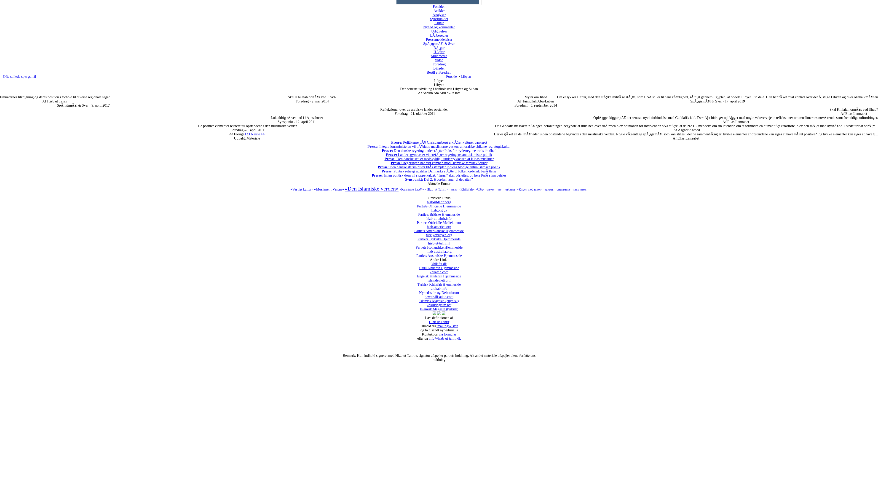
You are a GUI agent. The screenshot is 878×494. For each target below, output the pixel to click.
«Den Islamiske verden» (372, 189)
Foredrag (439, 64)
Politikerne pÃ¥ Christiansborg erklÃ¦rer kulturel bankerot (439, 142)
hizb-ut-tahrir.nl (439, 245)
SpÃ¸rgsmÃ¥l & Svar (439, 44)
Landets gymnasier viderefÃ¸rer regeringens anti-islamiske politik (439, 155)
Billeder (439, 68)
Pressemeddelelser (439, 39)
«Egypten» (549, 189)
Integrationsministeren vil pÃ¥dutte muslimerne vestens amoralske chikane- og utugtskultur (439, 146)
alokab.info (439, 291)
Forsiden (439, 6)
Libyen (466, 76)
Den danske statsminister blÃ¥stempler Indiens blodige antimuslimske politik (439, 167)
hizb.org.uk (439, 212)
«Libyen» (490, 189)
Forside (451, 76)
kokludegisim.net (439, 307)
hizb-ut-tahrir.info (439, 221)
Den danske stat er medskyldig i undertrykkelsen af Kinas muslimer (439, 159)
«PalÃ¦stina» (509, 189)
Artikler (439, 11)
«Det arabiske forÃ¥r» (411, 189)
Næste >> (258, 134)
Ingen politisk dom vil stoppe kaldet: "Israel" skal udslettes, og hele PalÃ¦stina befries (439, 175)
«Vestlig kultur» (301, 189)
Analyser (439, 15)
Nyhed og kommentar (439, 27)
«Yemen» (453, 189)
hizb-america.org (439, 229)
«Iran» (499, 189)
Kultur (439, 23)
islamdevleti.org (439, 282)
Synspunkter (439, 19)
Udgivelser (439, 31)
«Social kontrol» (580, 189)
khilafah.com (439, 274)
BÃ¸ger (439, 48)
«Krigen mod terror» (529, 189)
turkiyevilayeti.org (439, 237)
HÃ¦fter (439, 52)
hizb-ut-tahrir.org (439, 204)
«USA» (480, 189)
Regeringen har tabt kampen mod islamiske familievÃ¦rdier (439, 163)
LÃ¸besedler (439, 35)
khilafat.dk (439, 266)
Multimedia (439, 56)
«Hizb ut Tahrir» (436, 189)
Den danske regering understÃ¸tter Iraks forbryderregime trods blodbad (439, 151)
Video (439, 60)
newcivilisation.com (439, 299)
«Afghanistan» (563, 189)
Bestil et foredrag (439, 72)
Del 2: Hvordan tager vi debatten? (439, 179)
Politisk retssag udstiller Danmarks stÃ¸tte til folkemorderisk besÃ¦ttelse (439, 171)
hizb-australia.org (439, 254)
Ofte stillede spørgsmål (19, 76)
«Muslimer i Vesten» (329, 189)
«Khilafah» (467, 189)
